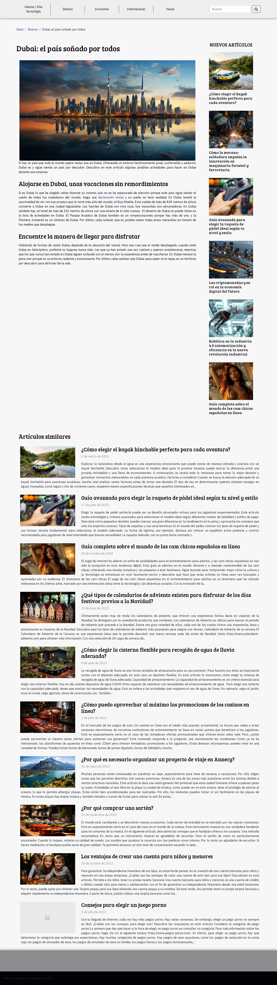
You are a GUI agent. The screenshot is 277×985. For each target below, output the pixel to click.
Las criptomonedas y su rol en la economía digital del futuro (229, 287)
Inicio (20, 29)
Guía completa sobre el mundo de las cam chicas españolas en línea (231, 408)
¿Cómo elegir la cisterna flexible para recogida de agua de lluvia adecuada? (157, 653)
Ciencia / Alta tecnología (33, 9)
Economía (102, 9)
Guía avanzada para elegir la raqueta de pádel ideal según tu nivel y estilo (227, 226)
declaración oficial (111, 197)
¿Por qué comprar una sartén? (117, 807)
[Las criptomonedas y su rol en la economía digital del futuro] (231, 259)
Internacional (136, 9)
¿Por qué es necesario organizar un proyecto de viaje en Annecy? (158, 759)
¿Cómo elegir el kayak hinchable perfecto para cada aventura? (230, 98)
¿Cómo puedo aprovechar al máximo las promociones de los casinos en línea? (165, 707)
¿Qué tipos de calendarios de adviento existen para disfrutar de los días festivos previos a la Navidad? (166, 598)
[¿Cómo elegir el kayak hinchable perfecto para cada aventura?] (231, 70)
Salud (170, 9)
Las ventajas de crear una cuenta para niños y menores (147, 856)
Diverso (68, 9)
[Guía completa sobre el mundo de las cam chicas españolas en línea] (231, 381)
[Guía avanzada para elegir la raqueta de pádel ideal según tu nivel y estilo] (231, 196)
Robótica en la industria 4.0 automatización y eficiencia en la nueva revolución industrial (230, 347)
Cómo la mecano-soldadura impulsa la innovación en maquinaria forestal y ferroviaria (229, 161)
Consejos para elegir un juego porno (123, 904)
